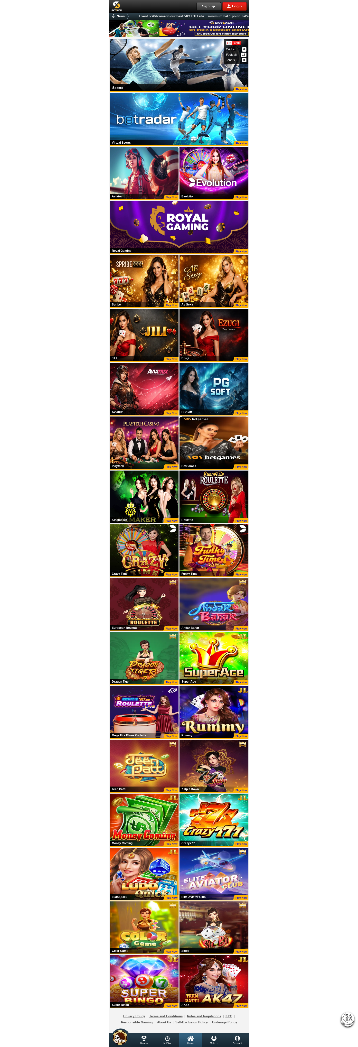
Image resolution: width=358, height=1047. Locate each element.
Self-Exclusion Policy (191, 1022)
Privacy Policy (134, 1016)
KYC (229, 1016)
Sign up (208, 6)
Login (237, 6)
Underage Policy (224, 1022)
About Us (164, 1022)
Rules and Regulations (204, 1016)
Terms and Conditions (166, 1016)
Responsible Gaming (137, 1022)
